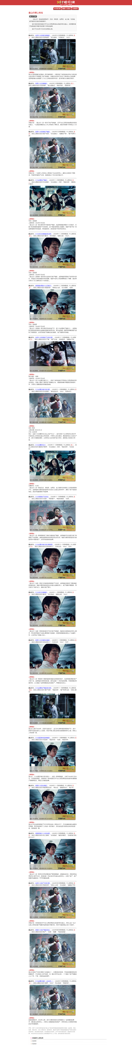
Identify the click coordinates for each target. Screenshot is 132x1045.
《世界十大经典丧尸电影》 (42, 131)
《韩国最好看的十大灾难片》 (43, 285)
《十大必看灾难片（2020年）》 (44, 981)
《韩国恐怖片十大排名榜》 (42, 833)
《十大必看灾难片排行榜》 (42, 389)
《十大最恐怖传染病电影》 (42, 737)
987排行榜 (57, 8)
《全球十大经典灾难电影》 (42, 35)
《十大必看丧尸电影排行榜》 (43, 688)
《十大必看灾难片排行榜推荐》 (44, 544)
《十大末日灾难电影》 (41, 592)
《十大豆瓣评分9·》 (40, 445)
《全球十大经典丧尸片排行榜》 (44, 337)
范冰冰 (34, 1043)
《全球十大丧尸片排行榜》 (42, 883)
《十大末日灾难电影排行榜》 (43, 234)
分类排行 (75, 8)
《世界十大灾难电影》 (41, 83)
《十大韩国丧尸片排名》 (41, 496)
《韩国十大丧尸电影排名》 (42, 930)
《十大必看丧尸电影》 (41, 180)
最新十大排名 (66, 8)
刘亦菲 (34, 1041)
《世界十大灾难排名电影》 (42, 640)
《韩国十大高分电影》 (41, 785)
